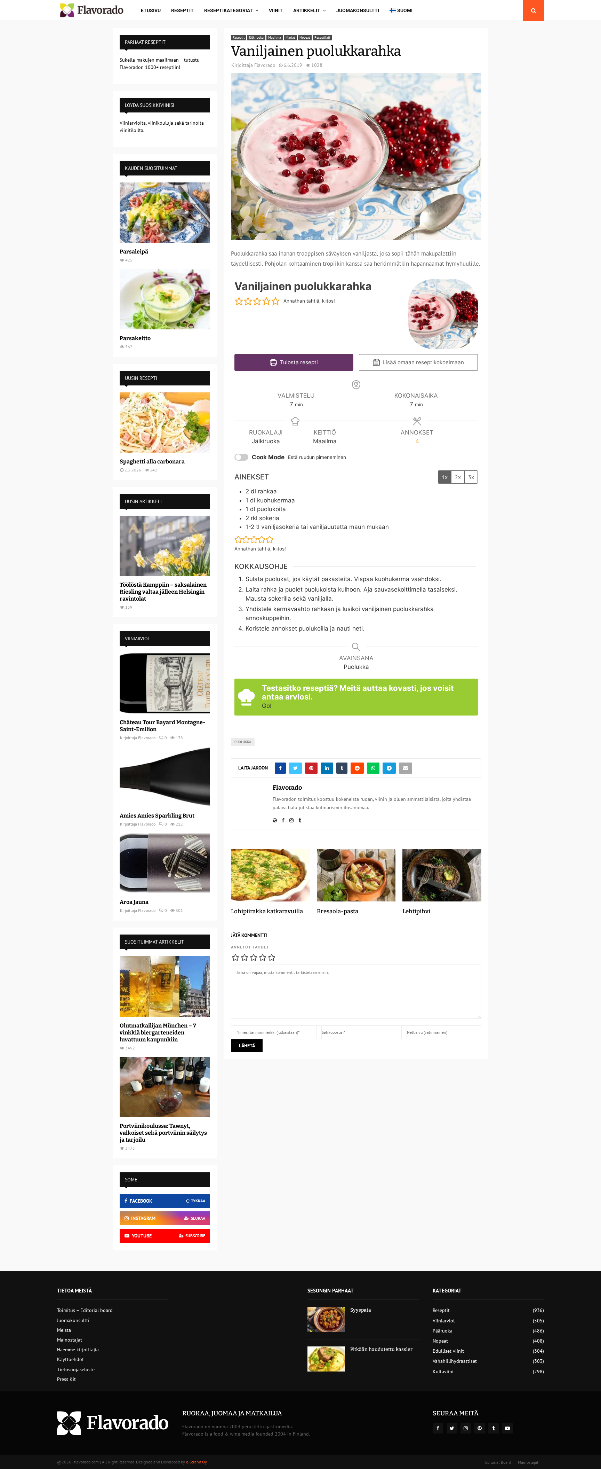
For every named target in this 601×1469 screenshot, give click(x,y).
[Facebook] (438, 1428)
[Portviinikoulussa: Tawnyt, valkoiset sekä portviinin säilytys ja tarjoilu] (165, 1087)
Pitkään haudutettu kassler (381, 1349)
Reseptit (182, 10)
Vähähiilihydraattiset (455, 1361)
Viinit (276, 10)
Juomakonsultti (357, 10)
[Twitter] (452, 1428)
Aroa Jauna (134, 902)
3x (471, 477)
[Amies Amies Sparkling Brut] (165, 777)
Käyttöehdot (70, 1359)
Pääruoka (442, 1331)
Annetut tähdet (250, 947)
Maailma (274, 37)
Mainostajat (69, 1340)
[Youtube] (507, 1428)
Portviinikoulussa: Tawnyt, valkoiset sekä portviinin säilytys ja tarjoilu (163, 1133)
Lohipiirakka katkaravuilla (267, 911)
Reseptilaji (322, 37)
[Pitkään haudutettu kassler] (326, 1359)
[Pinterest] (479, 1428)
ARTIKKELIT (306, 10)
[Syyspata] (326, 1319)
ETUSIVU (151, 10)
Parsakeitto (135, 338)
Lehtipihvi (416, 911)
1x (445, 477)
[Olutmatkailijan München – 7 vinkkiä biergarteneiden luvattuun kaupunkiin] (165, 986)
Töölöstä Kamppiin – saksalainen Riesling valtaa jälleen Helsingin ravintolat (163, 591)
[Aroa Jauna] (165, 863)
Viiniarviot (444, 1321)
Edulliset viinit (448, 1351)
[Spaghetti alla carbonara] (165, 422)
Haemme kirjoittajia (78, 1349)
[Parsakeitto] (165, 299)
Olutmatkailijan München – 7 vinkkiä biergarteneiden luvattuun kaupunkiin (158, 1032)
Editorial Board (498, 1462)
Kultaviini (443, 1371)
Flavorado (264, 65)
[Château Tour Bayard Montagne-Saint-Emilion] (165, 683)
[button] (238, 301)
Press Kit (66, 1379)
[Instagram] (465, 1428)
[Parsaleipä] (165, 212)
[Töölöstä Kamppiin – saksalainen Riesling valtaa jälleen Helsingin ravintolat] (165, 546)
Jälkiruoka (256, 37)
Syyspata (360, 1310)
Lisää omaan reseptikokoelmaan (422, 362)
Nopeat (304, 37)
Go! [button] (267, 705)
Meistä (64, 1330)
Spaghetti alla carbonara (152, 461)
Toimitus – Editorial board (85, 1310)
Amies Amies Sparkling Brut (157, 815)
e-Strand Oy (196, 1461)
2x (458, 477)
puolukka (242, 742)
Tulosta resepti (298, 362)
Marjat (290, 37)
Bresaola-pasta (337, 911)
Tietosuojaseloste (76, 1369)
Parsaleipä (134, 251)
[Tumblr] (493, 1428)
